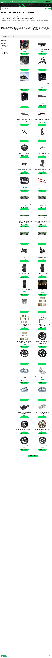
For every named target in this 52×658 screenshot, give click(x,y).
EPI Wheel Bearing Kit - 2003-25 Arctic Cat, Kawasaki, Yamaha (24, 307)
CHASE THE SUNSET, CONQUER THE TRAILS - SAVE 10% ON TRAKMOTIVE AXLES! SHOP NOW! (20, 2)
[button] (49, 655)
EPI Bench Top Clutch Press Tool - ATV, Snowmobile (42, 186)
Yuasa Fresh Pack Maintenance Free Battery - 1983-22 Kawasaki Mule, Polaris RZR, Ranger (24, 102)
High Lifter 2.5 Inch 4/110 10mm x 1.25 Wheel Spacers (42, 377)
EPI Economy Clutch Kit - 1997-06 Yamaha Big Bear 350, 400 (24, 257)
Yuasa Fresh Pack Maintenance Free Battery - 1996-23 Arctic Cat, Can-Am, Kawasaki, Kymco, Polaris (42, 83)
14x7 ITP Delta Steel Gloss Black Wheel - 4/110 (24, 429)
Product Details (24, 53)
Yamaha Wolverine (5, 52)
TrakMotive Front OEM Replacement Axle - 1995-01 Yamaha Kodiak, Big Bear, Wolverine (24, 239)
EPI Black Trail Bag (24, 49)
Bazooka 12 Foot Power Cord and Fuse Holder (42, 137)
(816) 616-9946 (47, 1)
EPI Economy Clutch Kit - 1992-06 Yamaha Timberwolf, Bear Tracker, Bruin (42, 257)
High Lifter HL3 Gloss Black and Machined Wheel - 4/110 (24, 359)
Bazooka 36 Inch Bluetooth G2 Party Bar (24, 119)
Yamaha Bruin (4, 46)
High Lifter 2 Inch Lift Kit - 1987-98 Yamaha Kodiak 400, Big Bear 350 (24, 342)
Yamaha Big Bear (5, 45)
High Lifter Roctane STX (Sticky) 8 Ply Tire (24, 289)
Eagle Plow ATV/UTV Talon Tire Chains (24, 65)
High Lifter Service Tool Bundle (24, 185)
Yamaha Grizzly (5, 47)
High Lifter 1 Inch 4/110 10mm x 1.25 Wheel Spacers (24, 377)
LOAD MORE (32, 455)
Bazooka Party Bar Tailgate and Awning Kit (42, 169)
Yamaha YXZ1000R (5, 53)
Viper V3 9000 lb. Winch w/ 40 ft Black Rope (42, 49)
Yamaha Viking (4, 51)
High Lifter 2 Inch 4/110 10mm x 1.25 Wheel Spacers (42, 395)
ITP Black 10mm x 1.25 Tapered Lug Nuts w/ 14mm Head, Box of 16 (24, 413)
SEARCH (48, 8)
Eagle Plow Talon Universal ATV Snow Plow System (24, 83)
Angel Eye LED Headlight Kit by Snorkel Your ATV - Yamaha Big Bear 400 (42, 290)
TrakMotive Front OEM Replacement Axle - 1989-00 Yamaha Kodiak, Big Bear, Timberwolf (42, 239)
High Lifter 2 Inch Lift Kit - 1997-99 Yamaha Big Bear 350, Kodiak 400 (42, 307)
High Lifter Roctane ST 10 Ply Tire (42, 273)
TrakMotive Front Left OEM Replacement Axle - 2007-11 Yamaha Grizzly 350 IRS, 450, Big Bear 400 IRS (24, 204)
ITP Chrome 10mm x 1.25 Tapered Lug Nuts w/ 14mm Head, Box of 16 (42, 413)
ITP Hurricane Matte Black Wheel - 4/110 (24, 445)
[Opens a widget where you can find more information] (4, 656)
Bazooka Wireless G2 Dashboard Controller (24, 153)
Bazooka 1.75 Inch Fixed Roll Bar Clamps (42, 153)
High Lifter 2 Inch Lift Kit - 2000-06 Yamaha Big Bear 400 (24, 325)
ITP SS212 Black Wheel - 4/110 (42, 445)
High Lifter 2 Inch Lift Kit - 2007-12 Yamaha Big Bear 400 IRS (42, 325)
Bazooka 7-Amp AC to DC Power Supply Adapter (42, 120)
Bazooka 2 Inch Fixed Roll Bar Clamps (24, 169)
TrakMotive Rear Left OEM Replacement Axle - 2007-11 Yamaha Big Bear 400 (24, 222)
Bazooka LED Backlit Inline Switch (24, 137)
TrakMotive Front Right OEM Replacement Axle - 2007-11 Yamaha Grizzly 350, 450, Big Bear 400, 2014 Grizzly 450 (42, 204)
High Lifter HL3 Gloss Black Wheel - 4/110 (42, 341)
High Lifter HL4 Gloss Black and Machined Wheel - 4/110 (42, 359)
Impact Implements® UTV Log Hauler (42, 65)
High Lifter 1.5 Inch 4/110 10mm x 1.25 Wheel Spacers (24, 395)
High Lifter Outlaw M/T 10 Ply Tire (24, 273)
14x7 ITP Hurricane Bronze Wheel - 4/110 (42, 429)
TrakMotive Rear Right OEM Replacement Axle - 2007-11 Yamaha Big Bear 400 (42, 222)
